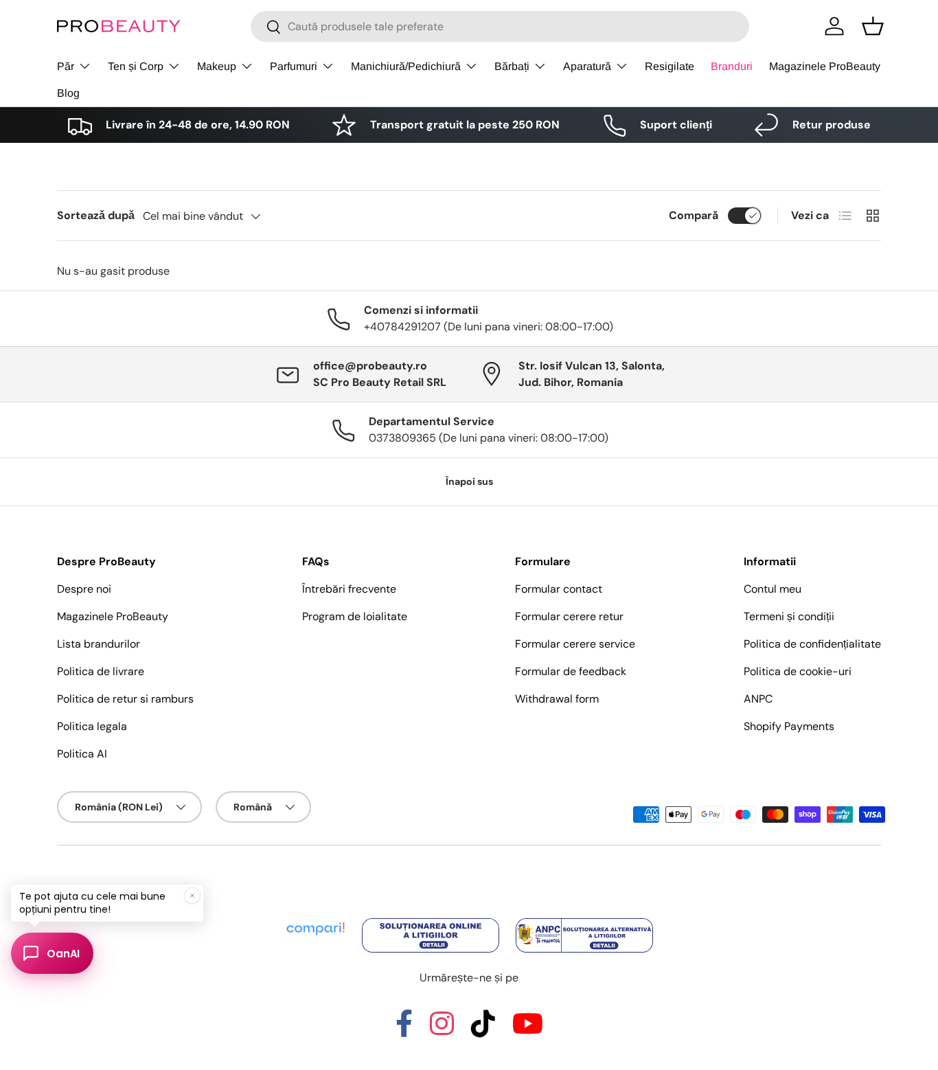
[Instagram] (442, 1030)
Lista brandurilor (98, 644)
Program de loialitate (354, 616)
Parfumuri (293, 66)
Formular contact (558, 589)
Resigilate (669, 66)
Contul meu (772, 589)
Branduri (732, 66)
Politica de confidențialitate (812, 644)
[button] (873, 26)
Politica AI (82, 754)
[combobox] (500, 26)
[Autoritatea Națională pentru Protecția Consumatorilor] (584, 919)
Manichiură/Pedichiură (406, 66)
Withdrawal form (557, 699)
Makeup (216, 66)
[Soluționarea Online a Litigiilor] (432, 919)
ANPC (758, 699)
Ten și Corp (135, 66)
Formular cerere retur (569, 616)
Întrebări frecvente (349, 589)
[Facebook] (404, 1030)
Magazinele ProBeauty (824, 66)
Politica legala (92, 726)
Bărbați (511, 66)
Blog (68, 93)
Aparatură (587, 66)
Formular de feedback (570, 671)
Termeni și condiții (789, 616)
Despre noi (84, 589)
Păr (65, 66)
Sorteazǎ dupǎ (96, 215)
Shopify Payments (789, 726)
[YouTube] (527, 1030)
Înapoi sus (469, 481)
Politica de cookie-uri (797, 671)
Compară (693, 215)
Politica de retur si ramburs (125, 699)
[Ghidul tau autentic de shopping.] (316, 919)
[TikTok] (483, 1030)
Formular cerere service (575, 644)
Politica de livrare (100, 671)
